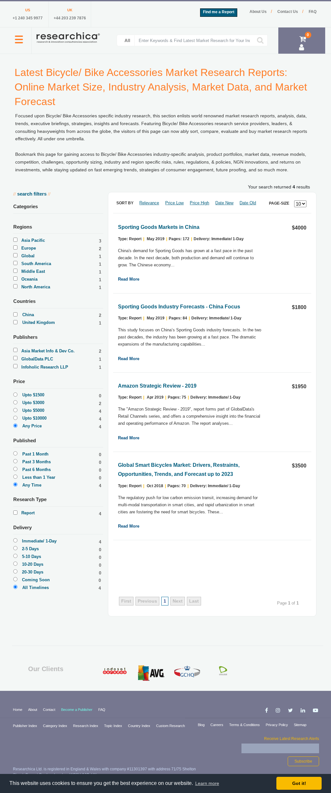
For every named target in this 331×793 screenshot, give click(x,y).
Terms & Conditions (245, 725)
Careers (217, 725)
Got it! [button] (299, 783)
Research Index (86, 726)
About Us (259, 11)
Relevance (149, 202)
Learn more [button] (207, 783)
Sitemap (300, 725)
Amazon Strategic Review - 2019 (157, 386)
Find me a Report (218, 12)
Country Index (139, 726)
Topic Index (113, 726)
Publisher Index (25, 726)
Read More (128, 279)
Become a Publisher (77, 710)
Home (18, 710)
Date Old (248, 202)
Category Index (55, 726)
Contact (49, 710)
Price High (199, 202)
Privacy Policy (277, 725)
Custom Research (170, 726)
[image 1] (115, 670)
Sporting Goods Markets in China (158, 227)
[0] (302, 40)
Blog (202, 725)
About (33, 710)
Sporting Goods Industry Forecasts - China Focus (179, 306)
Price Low (174, 202)
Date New (224, 202)
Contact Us (288, 11)
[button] (19, 43)
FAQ (312, 11)
